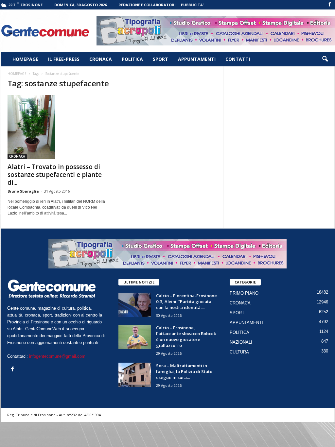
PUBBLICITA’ (192, 4)
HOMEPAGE (25, 59)
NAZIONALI (241, 342)
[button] (325, 59)
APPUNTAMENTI (197, 59)
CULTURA (239, 352)
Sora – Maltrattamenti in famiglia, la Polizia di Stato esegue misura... (184, 371)
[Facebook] (330, 4)
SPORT (160, 59)
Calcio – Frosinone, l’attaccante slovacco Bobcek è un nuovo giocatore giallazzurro (186, 336)
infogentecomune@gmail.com (57, 356)
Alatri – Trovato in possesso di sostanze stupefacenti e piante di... (55, 175)
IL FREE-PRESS (63, 59)
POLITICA (132, 59)
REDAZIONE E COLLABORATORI (147, 4)
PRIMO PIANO (244, 293)
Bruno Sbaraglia (23, 191)
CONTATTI (237, 59)
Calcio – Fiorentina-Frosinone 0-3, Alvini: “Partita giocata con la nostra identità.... (186, 301)
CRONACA (100, 59)
